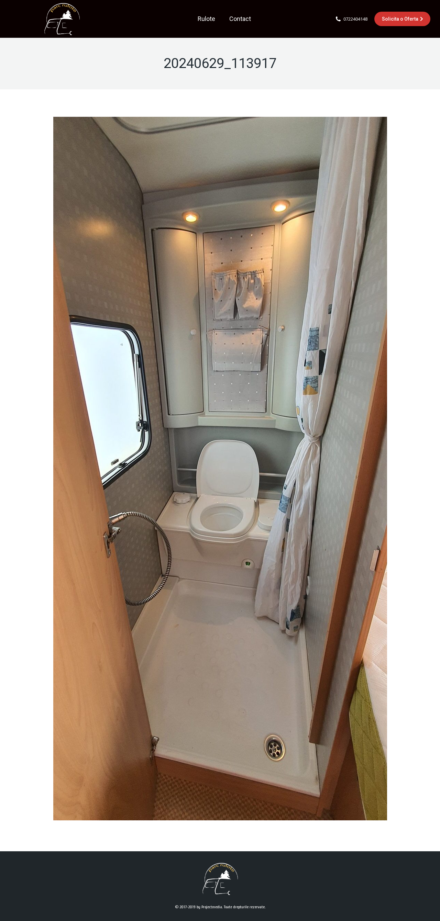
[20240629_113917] (220, 468)
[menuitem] (206, 19)
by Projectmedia (209, 907)
